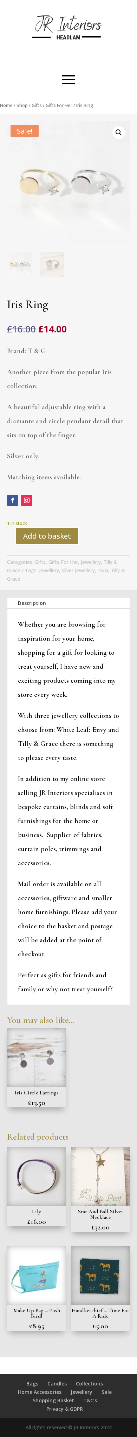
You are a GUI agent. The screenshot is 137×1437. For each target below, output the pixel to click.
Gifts (37, 105)
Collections (89, 1383)
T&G (103, 570)
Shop (22, 105)
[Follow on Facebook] (12, 500)
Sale (107, 1392)
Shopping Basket (53, 1400)
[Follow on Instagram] (26, 500)
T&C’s (90, 1400)
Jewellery (91, 562)
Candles (57, 1383)
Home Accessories (39, 1392)
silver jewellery (78, 570)
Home (6, 105)
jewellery (49, 570)
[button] (118, 132)
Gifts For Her (59, 105)
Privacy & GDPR (64, 1408)
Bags (32, 1383)
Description (32, 603)
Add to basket (47, 536)
